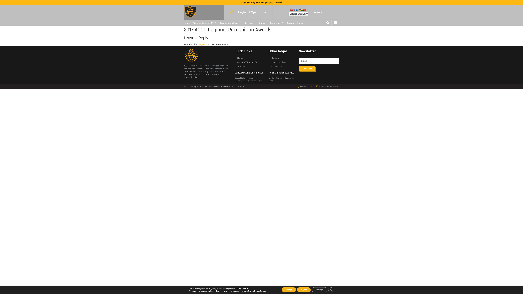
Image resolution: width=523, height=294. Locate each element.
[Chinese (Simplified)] (291, 10)
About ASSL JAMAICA (203, 23)
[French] (297, 10)
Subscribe (306, 69)
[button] (252, 12)
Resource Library (279, 62)
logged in (202, 44)
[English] (294, 10)
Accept (289, 289)
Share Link (317, 12)
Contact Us (275, 23)
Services (249, 23)
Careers (262, 23)
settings (261, 291)
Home (187, 23)
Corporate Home (295, 23)
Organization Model (229, 23)
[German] (299, 10)
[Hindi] (302, 10)
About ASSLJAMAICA (247, 62)
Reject (304, 289)
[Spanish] (305, 10)
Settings (319, 289)
